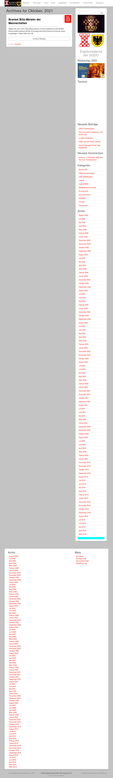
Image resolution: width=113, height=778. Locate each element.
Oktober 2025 (84, 247)
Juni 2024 (82, 297)
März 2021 (83, 419)
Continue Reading (39, 39)
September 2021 (85, 401)
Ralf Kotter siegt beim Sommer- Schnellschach (91, 158)
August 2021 (83, 405)
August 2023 (83, 322)
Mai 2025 (82, 262)
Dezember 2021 (84, 391)
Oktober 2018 (84, 509)
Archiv (53, 3)
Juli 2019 (82, 480)
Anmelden (79, 556)
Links (46, 3)
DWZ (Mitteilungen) (86, 176)
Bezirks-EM (83, 169)
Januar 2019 (83, 498)
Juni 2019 (82, 484)
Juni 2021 (82, 412)
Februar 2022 (83, 383)
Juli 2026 (82, 219)
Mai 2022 (82, 373)
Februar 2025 (83, 272)
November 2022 (84, 355)
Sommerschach (84, 194)
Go (102, 13)
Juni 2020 (82, 444)
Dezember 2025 (84, 240)
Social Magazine (92, 773)
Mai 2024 (82, 301)
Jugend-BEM (83, 184)
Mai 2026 (82, 222)
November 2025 (84, 244)
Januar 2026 (83, 236)
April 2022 (82, 376)
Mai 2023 (82, 333)
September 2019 (85, 473)
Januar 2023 (83, 348)
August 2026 (83, 215)
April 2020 (82, 448)
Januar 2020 (83, 459)
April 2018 (82, 530)
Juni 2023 (82, 330)
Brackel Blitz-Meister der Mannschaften (24, 21)
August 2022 (83, 362)
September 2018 (85, 512)
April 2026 (82, 226)
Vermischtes (83, 205)
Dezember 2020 (84, 426)
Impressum (100, 3)
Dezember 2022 (84, 351)
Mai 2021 (82, 416)
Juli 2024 (82, 294)
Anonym (82, 157)
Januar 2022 (83, 387)
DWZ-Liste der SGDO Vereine (90, 141)
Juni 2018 (82, 523)
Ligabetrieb (62, 3)
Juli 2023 (82, 326)
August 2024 (83, 290)
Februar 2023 (83, 344)
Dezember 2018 (84, 502)
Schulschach (83, 191)
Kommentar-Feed (82, 561)
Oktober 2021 (84, 398)
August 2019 (83, 477)
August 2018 (83, 516)
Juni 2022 (82, 369)
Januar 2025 (83, 276)
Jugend (81, 180)
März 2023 (83, 340)
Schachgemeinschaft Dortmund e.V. (56, 773)
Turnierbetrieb (75, 3)
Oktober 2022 (84, 358)
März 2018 (83, 534)
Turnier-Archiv (88, 3)
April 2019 (82, 491)
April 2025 (82, 265)
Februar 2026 (83, 233)
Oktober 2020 (84, 434)
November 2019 (84, 466)
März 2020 (83, 451)
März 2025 (83, 269)
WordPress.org (81, 563)
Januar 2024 (83, 308)
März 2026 (83, 229)
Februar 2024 (83, 305)
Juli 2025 (82, 258)
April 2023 (82, 337)
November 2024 (84, 279)
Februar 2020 (83, 455)
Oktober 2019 (84, 469)
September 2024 (85, 287)
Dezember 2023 (84, 312)
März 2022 (83, 380)
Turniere (82, 202)
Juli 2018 (82, 520)
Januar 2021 (83, 423)
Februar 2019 (83, 494)
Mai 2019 (82, 487)
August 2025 (83, 254)
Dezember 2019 (84, 462)
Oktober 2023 (84, 315)
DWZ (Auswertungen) (86, 128)
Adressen (26, 3)
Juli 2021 (82, 408)
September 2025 (85, 251)
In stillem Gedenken (86, 138)
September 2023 (85, 319)
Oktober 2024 (84, 283)
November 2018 (84, 505)
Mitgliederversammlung (87, 187)
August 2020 (83, 437)
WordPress (103, 773)
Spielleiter (18, 44)
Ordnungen (37, 3)
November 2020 (84, 430)
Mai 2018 (82, 527)
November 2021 (84, 394)
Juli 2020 (82, 441)
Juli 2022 (82, 365)
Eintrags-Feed (81, 558)
